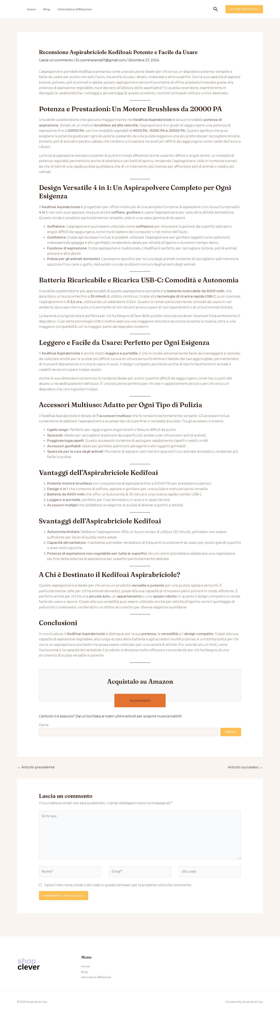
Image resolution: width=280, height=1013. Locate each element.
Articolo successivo (245, 767)
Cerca (43, 725)
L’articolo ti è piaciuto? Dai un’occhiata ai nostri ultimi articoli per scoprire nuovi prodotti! (110, 716)
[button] (215, 9)
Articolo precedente (36, 767)
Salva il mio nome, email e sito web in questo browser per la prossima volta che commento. (118, 885)
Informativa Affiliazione (75, 9)
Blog (46, 9)
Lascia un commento (56, 60)
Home (31, 9)
